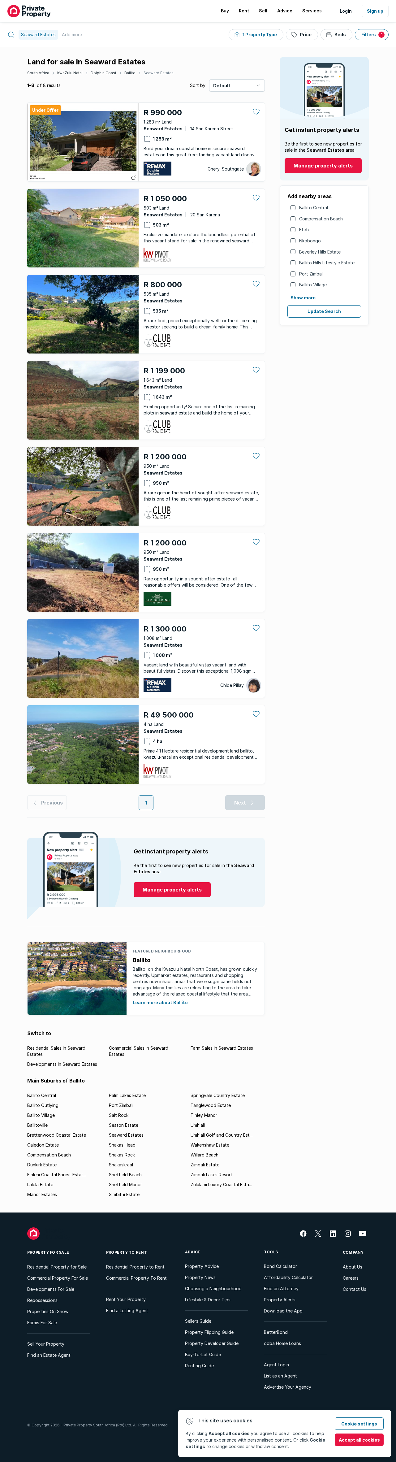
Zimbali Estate (205, 1164)
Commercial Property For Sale (57, 1278)
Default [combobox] (221, 85)
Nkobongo (310, 240)
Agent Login (276, 1364)
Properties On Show (47, 1311)
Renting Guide (199, 1365)
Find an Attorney (281, 1288)
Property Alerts (279, 1299)
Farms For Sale (42, 1322)
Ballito (130, 73)
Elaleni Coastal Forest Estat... (56, 1174)
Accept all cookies (359, 1439)
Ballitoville (37, 1125)
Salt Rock (118, 1115)
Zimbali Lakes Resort (211, 1174)
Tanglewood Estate (211, 1105)
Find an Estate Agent (49, 1355)
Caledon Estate (43, 1144)
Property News (200, 1277)
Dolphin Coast (103, 73)
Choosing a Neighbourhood (213, 1288)
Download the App (283, 1310)
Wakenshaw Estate (210, 1144)
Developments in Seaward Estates (62, 1064)
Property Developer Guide (212, 1343)
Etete (304, 229)
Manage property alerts (323, 166)
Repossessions (42, 1300)
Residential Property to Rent (135, 1266)
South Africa (38, 73)
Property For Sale (48, 1252)
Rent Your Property (126, 1299)
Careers (351, 1278)
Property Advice (202, 1266)
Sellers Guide (198, 1321)
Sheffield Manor (125, 1184)
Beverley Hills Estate (320, 251)
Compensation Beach (321, 218)
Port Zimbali (311, 273)
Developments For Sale (50, 1289)
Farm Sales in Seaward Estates (222, 1048)
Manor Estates (42, 1194)
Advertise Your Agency (287, 1387)
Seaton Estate (123, 1125)
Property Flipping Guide (209, 1332)
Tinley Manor (204, 1115)
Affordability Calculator (288, 1277)
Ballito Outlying (42, 1105)
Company (353, 1252)
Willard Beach (204, 1154)
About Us (352, 1266)
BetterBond (276, 1332)
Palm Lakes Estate (127, 1095)
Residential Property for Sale (57, 1266)
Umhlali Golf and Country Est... (221, 1135)
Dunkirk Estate (42, 1164)
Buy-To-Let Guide (203, 1354)
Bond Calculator (280, 1266)
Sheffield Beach (125, 1174)
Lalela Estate (40, 1184)
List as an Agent (280, 1375)
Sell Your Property (45, 1344)
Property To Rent (126, 1252)
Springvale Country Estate (218, 1095)
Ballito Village (313, 284)
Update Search (324, 311)
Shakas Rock (122, 1154)
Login (346, 11)
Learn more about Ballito (160, 1002)
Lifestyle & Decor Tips (207, 1299)
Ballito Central (313, 207)
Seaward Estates (159, 73)
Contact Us (354, 1289)
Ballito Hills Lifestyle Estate (327, 262)
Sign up (375, 11)
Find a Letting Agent (127, 1310)
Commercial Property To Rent (136, 1278)
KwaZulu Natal (70, 73)
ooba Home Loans (282, 1343)
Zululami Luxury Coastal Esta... (221, 1184)
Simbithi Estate (124, 1194)
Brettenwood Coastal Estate (56, 1135)
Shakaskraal (121, 1164)
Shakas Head (122, 1144)
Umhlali (198, 1125)
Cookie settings (359, 1423)
